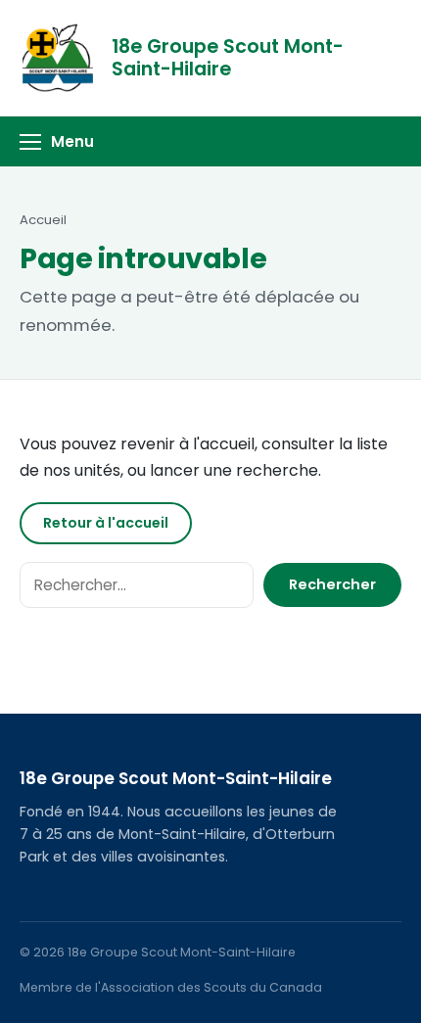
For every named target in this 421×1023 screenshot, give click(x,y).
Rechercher (332, 584)
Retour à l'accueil (105, 523)
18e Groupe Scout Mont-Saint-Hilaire (228, 57)
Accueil (43, 219)
